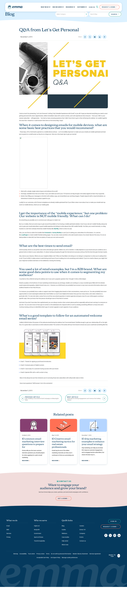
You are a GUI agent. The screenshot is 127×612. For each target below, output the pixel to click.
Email (8, 526)
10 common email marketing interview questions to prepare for (33, 442)
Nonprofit (37, 529)
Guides (64, 529)
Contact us (82, 541)
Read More (25, 460)
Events (81, 537)
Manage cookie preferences (70, 557)
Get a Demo (62, 498)
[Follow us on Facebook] (105, 535)
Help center (65, 541)
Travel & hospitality (39, 541)
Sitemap (15, 553)
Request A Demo (108, 7)
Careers (81, 526)
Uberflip (56, 228)
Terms (47, 553)
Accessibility (23, 553)
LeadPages (24, 235)
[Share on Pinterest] (104, 37)
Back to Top (112, 555)
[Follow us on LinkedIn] (119, 535)
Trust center (31, 553)
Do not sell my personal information (61, 553)
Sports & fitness (38, 537)
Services (8, 533)
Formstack (47, 232)
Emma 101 (82, 529)
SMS (7, 529)
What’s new (65, 544)
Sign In (92, 7)
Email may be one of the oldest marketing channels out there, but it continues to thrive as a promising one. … (63, 454)
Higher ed (37, 526)
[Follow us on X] (110, 535)
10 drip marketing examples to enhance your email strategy (93, 441)
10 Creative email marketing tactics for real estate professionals (63, 442)
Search (114, 14)
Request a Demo (110, 526)
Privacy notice (40, 553)
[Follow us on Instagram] (114, 535)
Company (82, 533)
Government (37, 533)
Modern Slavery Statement (80, 553)
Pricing (8, 537)
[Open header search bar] (97, 7)
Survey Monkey (56, 232)
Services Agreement (95, 553)
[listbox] (71, 14)
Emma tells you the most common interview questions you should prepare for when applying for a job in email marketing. (33, 454)
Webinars (64, 533)
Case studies (65, 537)
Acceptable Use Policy (43, 557)
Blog (63, 526)
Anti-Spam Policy (55, 557)
